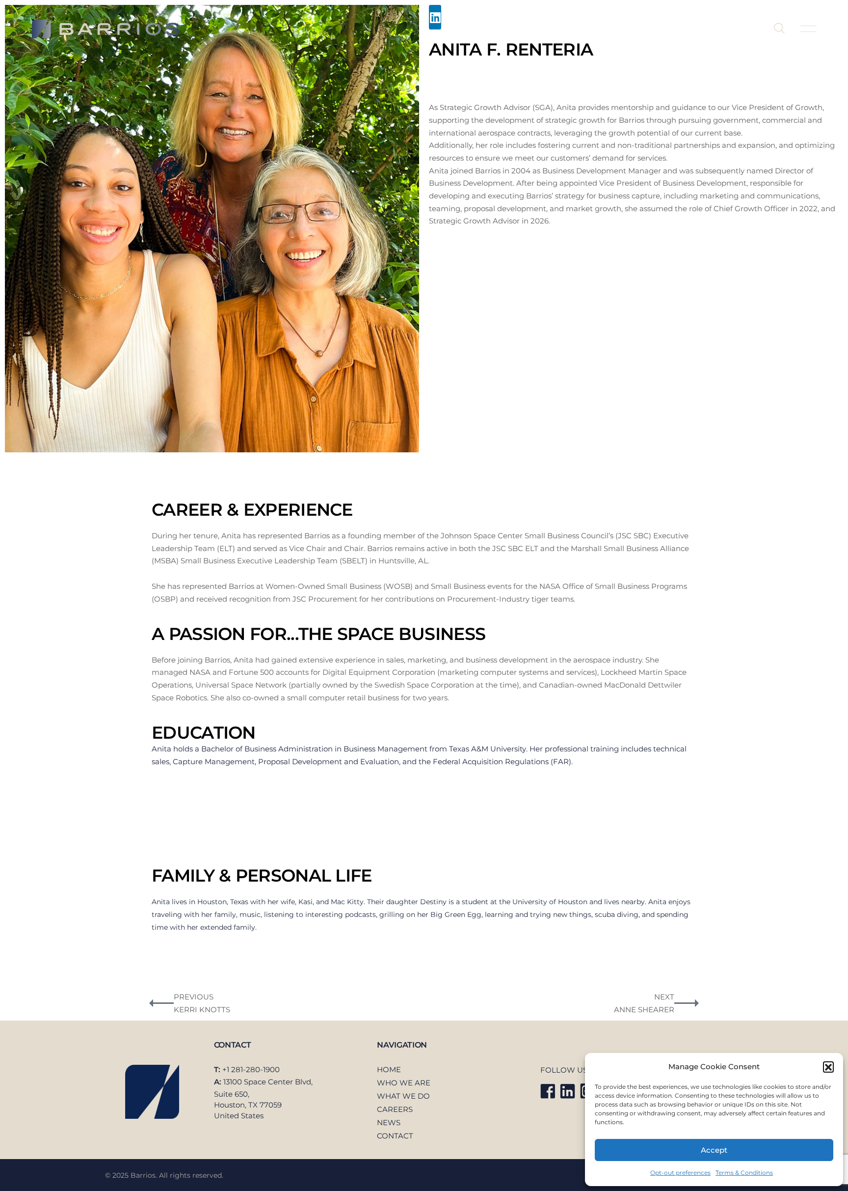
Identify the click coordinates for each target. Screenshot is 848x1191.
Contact (724, 29)
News (673, 29)
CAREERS (395, 1109)
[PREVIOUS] (161, 1003)
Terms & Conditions (744, 1172)
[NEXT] (686, 1003)
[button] (828, 1067)
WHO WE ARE (403, 1082)
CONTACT (395, 1135)
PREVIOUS (193, 996)
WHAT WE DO (403, 1096)
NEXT (664, 996)
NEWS (388, 1122)
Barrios (429, 1175)
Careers (621, 29)
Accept (714, 1150)
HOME (389, 1069)
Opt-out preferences (680, 1172)
